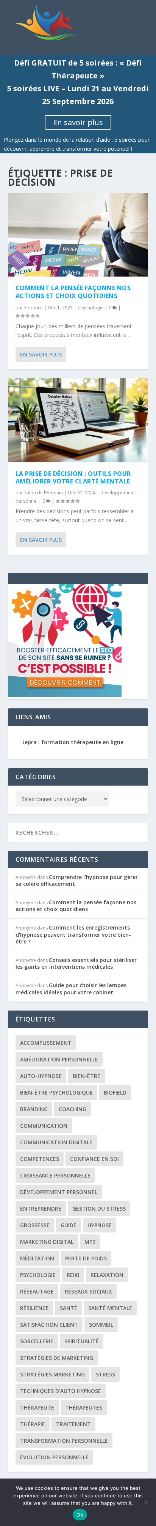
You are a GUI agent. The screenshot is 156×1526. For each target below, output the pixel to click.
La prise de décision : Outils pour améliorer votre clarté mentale (73, 477)
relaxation (106, 1274)
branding (34, 1109)
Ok (79, 1515)
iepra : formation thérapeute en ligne (73, 742)
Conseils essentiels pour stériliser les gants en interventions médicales (76, 963)
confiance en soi (94, 1158)
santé (68, 1308)
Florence (33, 307)
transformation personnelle (64, 1440)
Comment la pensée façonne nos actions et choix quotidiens (73, 292)
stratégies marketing (52, 1374)
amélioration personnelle (59, 1059)
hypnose (99, 1225)
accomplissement (46, 1042)
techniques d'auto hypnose (60, 1391)
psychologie (91, 307)
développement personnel (58, 1192)
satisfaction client (49, 1324)
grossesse (35, 1225)
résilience (34, 1308)
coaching (72, 1109)
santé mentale (110, 1308)
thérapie (32, 1424)
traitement (73, 1424)
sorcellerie (36, 1341)
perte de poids (86, 1258)
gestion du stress (99, 1208)
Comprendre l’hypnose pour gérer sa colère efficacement (77, 880)
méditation (37, 1258)
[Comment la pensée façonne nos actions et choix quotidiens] (78, 235)
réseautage (37, 1291)
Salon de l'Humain (43, 492)
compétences (39, 1158)
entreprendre (40, 1208)
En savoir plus (78, 122)
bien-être (86, 1076)
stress (105, 1374)
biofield (115, 1092)
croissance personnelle (55, 1175)
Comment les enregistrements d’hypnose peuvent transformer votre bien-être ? (73, 934)
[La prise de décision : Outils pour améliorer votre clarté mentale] (78, 420)
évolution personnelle (54, 1457)
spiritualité (81, 1341)
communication (43, 1125)
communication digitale (56, 1142)
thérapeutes (83, 1407)
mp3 (89, 1241)
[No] (145, 1502)
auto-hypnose (41, 1076)
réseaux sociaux (88, 1291)
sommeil (101, 1324)
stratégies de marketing (56, 1357)
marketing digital (46, 1241)
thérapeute (37, 1407)
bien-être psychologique (56, 1092)
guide (68, 1225)
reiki (73, 1274)
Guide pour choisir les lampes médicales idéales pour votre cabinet (71, 988)
